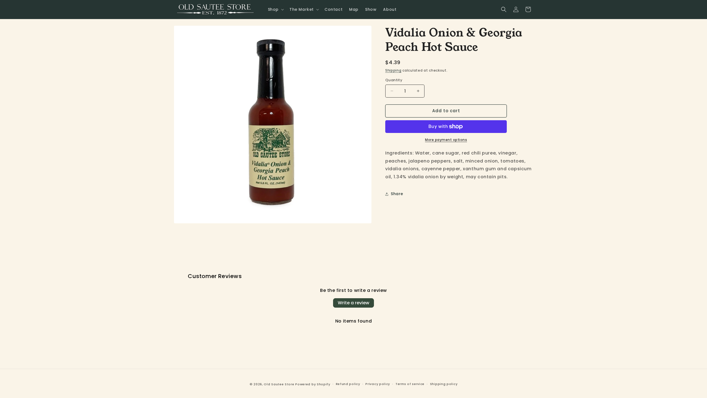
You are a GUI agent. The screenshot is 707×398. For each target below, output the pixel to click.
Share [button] (397, 194)
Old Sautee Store (279, 384)
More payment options (446, 139)
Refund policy (348, 384)
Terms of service (409, 384)
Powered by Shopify (312, 384)
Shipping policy (444, 384)
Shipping (393, 70)
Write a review (353, 303)
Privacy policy (377, 384)
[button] (275, 9)
